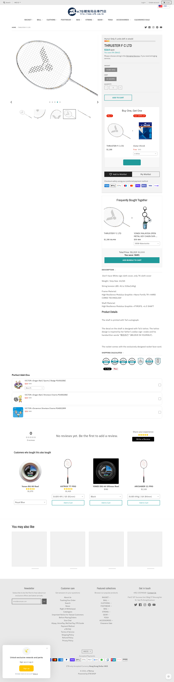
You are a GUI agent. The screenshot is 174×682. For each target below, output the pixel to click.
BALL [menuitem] (39, 20)
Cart (168, 2)
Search (67, 603)
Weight (107, 66)
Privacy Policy (67, 640)
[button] (87, 384)
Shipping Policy (68, 635)
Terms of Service (67, 632)
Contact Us (152, 593)
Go (44, 601)
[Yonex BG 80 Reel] (30, 471)
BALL (105, 600)
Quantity (107, 84)
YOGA (106, 617)
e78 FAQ (67, 629)
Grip (106, 75)
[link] (117, 218)
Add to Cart (68, 503)
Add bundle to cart (132, 162)
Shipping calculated (112, 353)
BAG (105, 609)
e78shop (90, 671)
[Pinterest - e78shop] (157, 27)
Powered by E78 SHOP (87, 674)
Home (14, 27)
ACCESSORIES (105, 620)
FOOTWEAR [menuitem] (66, 20)
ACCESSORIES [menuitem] (122, 20)
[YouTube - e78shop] (161, 27)
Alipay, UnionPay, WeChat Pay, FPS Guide (67, 623)
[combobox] (145, 153)
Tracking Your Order (68, 600)
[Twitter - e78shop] (146, 27)
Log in (143, 2)
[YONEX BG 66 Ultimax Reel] (106, 471)
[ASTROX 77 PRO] (68, 471)
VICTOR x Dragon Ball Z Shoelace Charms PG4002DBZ (46, 395)
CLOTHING (105, 603)
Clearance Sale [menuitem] (142, 20)
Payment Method (68, 626)
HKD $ (16, 2)
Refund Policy (67, 637)
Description (108, 270)
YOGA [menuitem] (110, 20)
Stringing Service (133, 56)
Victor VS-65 (139, 146)
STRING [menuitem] (88, 20)
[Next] (98, 102)
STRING (105, 612)
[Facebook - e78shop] (149, 27)
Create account (154, 2)
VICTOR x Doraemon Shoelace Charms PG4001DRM (45, 408)
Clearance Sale (106, 623)
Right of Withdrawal (68, 609)
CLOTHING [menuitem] (51, 20)
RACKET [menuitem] (27, 20)
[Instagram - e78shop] (153, 27)
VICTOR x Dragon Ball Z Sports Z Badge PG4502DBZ (45, 380)
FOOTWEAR (105, 606)
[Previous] (11, 102)
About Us (67, 597)
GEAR (105, 615)
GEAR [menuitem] (100, 20)
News (67, 606)
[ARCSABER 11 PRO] (144, 471)
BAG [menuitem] (78, 20)
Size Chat (67, 620)
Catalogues (67, 612)
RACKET (105, 597)
